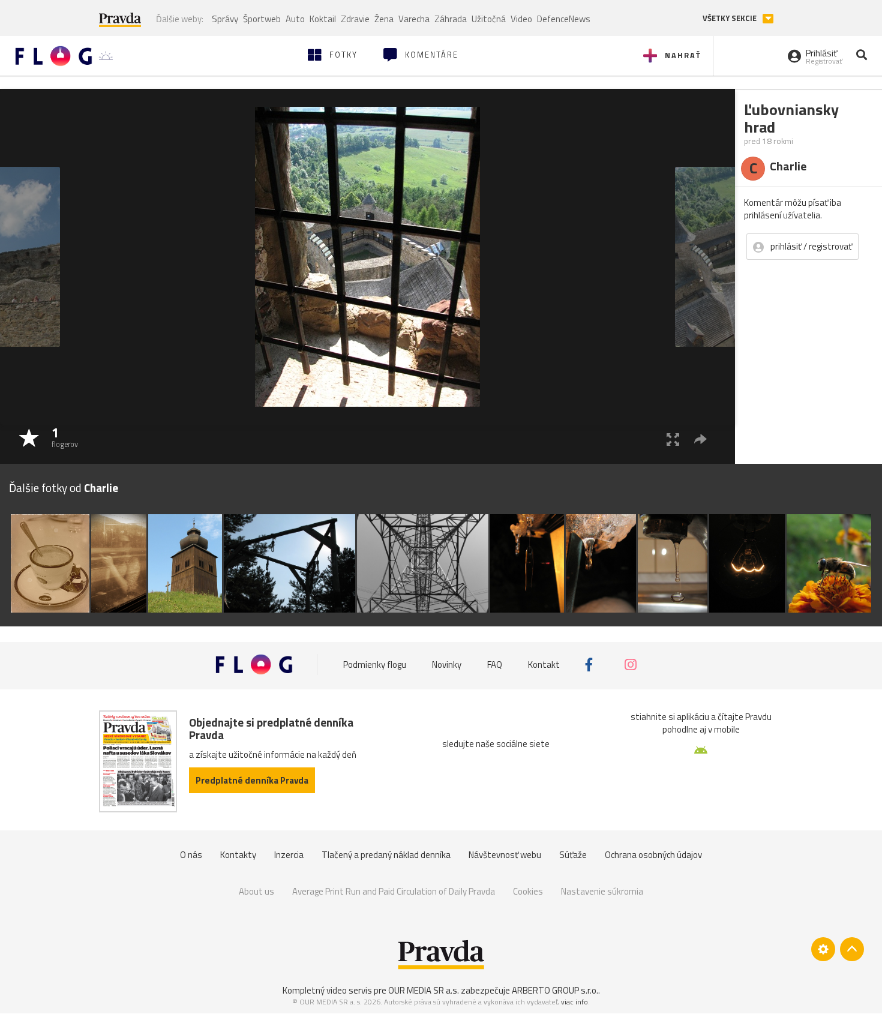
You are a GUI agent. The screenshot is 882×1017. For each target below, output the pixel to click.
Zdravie (355, 19)
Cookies (528, 891)
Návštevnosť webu (505, 854)
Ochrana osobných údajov (653, 854)
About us (256, 891)
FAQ (494, 664)
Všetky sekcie (730, 18)
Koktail (323, 19)
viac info (574, 1001)
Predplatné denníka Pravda (252, 780)
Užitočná (489, 19)
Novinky (446, 664)
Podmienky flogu (374, 664)
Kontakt (544, 664)
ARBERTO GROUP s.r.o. (555, 990)
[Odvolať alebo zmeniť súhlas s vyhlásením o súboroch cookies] (823, 949)
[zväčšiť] (673, 439)
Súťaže (573, 854)
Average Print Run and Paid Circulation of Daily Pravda (393, 891)
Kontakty (238, 854)
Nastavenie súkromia (602, 891)
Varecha (414, 19)
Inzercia (289, 854)
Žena (384, 19)
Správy (225, 19)
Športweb (262, 19)
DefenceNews (563, 19)
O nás (191, 854)
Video (521, 19)
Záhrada (450, 19)
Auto (295, 19)
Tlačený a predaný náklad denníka (386, 854)
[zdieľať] (700, 439)
